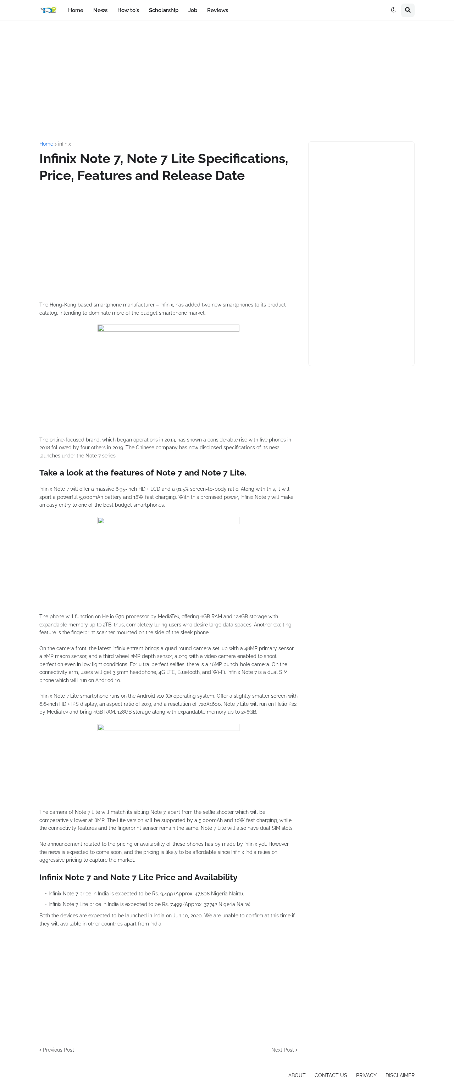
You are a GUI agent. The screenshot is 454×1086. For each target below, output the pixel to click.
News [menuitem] (100, 10)
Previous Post (58, 1050)
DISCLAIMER (400, 1075)
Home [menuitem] (75, 10)
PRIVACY (366, 1075)
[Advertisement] (227, 81)
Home (46, 143)
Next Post (282, 1050)
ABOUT (297, 1075)
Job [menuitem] (192, 10)
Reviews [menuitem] (217, 10)
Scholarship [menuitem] (163, 10)
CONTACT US (331, 1075)
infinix (64, 143)
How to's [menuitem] (128, 10)
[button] (393, 10)
